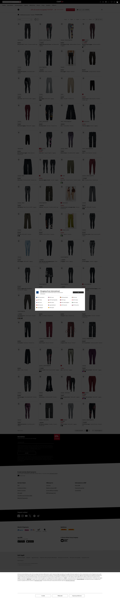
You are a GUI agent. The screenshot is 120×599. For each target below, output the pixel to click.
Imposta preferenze (77, 595)
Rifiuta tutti (60, 595)
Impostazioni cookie (38, 580)
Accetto (43, 595)
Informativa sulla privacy (70, 580)
